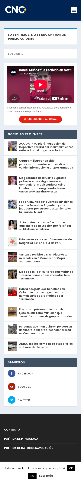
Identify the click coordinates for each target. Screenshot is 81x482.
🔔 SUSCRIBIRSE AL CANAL (40, 119)
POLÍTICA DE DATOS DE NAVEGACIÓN (28, 448)
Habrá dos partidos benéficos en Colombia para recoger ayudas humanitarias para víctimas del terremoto (42, 294)
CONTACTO (12, 429)
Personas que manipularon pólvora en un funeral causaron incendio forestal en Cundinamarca (45, 330)
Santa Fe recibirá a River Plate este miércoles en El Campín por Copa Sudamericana (43, 258)
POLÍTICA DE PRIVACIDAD (21, 439)
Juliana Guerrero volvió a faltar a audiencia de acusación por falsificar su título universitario (45, 226)
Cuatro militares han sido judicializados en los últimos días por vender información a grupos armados (46, 164)
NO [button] (32, 476)
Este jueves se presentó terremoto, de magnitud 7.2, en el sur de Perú (45, 241)
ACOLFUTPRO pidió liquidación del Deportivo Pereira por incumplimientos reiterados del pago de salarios (46, 147)
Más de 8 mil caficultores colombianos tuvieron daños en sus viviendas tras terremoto (46, 275)
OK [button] (71, 468)
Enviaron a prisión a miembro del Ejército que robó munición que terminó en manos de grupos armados (46, 312)
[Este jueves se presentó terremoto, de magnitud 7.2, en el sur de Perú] (12, 242)
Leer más (46, 476)
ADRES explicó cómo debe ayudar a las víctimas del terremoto (46, 345)
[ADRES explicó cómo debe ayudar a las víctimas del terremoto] (12, 346)
